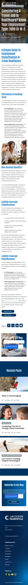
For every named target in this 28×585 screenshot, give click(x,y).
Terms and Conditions (17, 582)
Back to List (7, 311)
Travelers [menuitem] (7, 548)
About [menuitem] (6, 559)
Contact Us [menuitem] (8, 562)
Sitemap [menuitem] (7, 565)
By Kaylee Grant (10, 34)
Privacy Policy (8, 582)
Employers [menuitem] (7, 556)
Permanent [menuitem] (8, 551)
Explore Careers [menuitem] (9, 545)
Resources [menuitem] (8, 554)
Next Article (8, 315)
